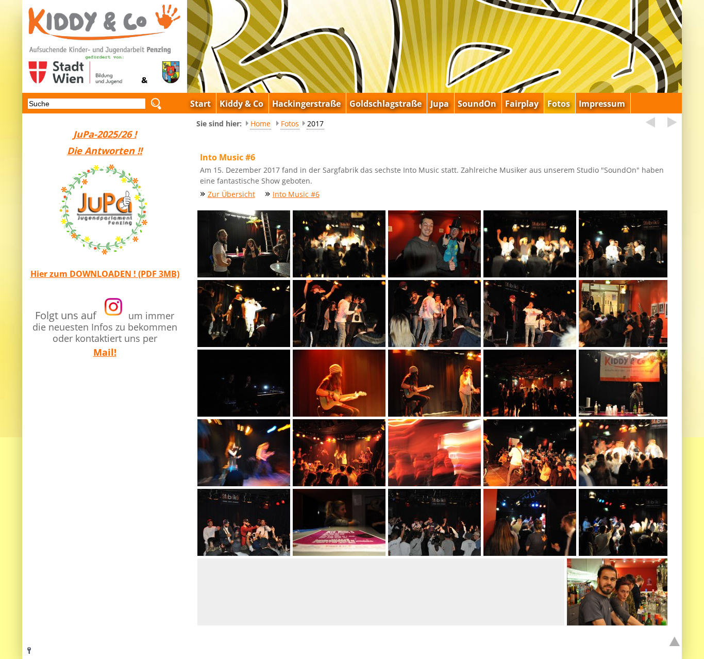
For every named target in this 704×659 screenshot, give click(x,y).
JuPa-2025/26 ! (105, 134)
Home (260, 123)
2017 (315, 123)
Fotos (290, 123)
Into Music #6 (296, 194)
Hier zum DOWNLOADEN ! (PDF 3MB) (104, 273)
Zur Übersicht (231, 194)
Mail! (104, 352)
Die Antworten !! (104, 150)
